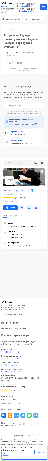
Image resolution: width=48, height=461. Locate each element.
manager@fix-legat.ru (11, 371)
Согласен (40, 452)
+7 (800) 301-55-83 (28, 4)
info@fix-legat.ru (9, 365)
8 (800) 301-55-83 (9, 358)
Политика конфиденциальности (24, 435)
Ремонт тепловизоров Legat (14, 328)
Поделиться (3, 415)
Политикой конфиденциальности (27, 69)
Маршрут (12, 207)
